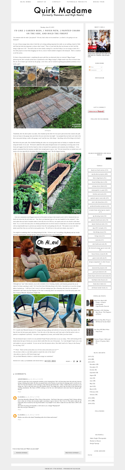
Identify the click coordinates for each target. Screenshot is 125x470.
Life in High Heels (98, 178)
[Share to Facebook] (53, 361)
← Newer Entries (20, 453)
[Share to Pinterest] (55, 361)
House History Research (98, 254)
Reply (19, 391)
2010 (89, 403)
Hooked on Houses (95, 441)
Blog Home (26, 2)
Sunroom (98, 240)
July (91, 378)
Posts (91, 67)
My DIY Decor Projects (98, 174)
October (92, 370)
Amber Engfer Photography (98, 438)
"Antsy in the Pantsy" (74, 343)
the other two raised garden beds (50, 142)
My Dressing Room (98, 216)
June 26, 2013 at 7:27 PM (32, 397)
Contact (56, 2)
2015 (89, 356)
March (92, 389)
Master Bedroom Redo (98, 224)
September (93, 372)
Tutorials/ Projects (77, 2)
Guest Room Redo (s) (98, 258)
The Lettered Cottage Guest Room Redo (99, 248)
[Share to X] (51, 361)
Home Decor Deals (98, 284)
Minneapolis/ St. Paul (98, 190)
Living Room (98, 236)
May (91, 383)
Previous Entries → (73, 453)
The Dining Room (98, 232)
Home (90, 455)
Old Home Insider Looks (98, 287)
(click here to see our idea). (58, 339)
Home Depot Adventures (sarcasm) (98, 276)
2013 (89, 362)
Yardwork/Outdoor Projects (98, 206)
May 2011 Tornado (98, 228)
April (91, 386)
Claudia (21, 397)
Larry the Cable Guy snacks (69, 330)
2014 (89, 359)
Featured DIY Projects (98, 268)
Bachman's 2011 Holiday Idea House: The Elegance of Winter (102, 312)
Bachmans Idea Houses (98, 280)
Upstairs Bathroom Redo (98, 220)
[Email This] (47, 361)
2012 (89, 398)
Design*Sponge (94, 443)
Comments (93, 70)
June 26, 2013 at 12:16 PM (35, 379)
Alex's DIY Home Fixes (98, 202)
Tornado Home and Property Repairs (99, 210)
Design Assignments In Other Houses (99, 262)
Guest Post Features (98, 271)
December (93, 364)
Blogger (76, 468)
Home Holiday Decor (98, 182)
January (92, 394)
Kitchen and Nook (98, 194)
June (91, 381)
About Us (41, 2)
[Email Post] (45, 360)
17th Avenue (57, 468)
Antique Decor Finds (98, 186)
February (92, 392)
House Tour (98, 2)
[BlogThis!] (49, 361)
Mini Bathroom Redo (98, 244)
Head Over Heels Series (97, 170)
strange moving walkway (44, 330)
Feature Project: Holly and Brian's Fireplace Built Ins (102, 341)
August (92, 375)
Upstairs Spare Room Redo (98, 198)
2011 (89, 400)
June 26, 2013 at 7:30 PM (32, 415)
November (93, 367)
